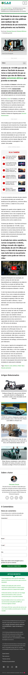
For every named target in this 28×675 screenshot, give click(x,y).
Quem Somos (5, 653)
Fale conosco (5, 656)
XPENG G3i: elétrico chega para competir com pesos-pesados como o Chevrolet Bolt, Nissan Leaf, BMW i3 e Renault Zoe (14, 418)
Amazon (6, 366)
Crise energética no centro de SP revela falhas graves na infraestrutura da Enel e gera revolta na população (14, 580)
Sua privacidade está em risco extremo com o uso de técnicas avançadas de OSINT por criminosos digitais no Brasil (13, 601)
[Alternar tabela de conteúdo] (23, 63)
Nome (3, 538)
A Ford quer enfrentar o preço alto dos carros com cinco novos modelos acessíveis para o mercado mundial (14, 609)
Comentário (4, 518)
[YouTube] (11, 497)
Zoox (8, 98)
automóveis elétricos (15, 78)
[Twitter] (20, 497)
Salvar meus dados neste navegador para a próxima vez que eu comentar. (12, 561)
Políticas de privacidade (8, 661)
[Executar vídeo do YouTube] (14, 268)
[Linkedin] (16, 667)
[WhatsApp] (12, 667)
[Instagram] (16, 497)
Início (2, 8)
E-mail (3, 545)
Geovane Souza (11, 31)
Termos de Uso (6, 658)
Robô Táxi (21, 366)
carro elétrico (13, 366)
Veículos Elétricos (8, 8)
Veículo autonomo (6, 368)
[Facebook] (7, 497)
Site (2, 552)
